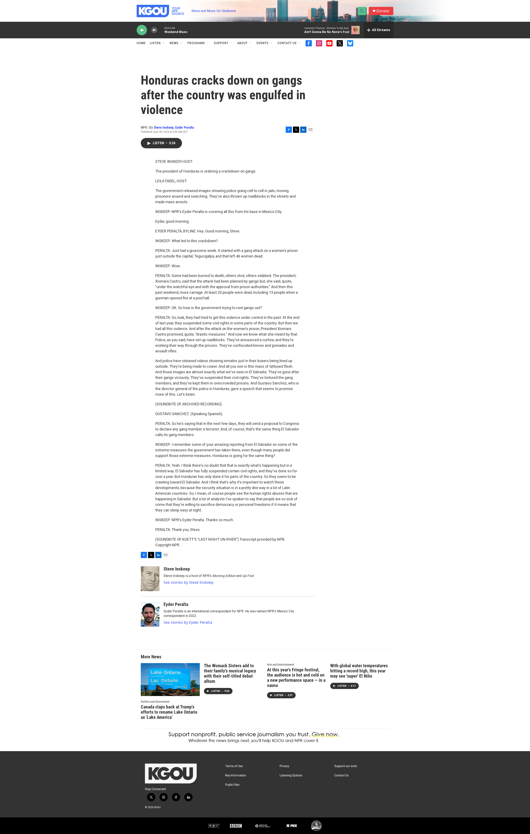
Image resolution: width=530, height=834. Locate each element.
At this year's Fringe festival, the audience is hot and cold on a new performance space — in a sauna (296, 677)
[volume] (154, 30)
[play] (142, 30)
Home (141, 43)
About (242, 43)
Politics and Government (155, 701)
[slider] (160, 30)
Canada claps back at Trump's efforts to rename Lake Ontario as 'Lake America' (169, 712)
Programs (196, 43)
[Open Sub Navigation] (163, 43)
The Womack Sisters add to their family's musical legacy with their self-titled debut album (230, 673)
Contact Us (287, 43)
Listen (155, 43)
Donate (382, 11)
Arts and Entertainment (280, 664)
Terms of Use (234, 766)
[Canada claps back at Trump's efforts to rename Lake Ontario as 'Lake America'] (170, 679)
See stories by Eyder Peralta (188, 622)
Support (221, 43)
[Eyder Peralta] (150, 614)
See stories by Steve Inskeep (188, 582)
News (174, 43)
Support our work (345, 766)
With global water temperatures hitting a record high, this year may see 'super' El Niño (359, 671)
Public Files (232, 784)
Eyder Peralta (184, 127)
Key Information (235, 775)
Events (263, 43)
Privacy (284, 766)
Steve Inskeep (163, 127)
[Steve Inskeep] (150, 578)
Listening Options (291, 775)
